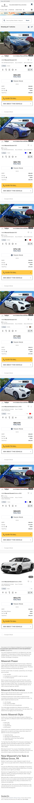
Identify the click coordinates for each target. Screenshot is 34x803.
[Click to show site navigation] (31, 10)
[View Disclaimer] (16, 69)
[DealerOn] (5, 796)
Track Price (18, 81)
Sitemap (15, 797)
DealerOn (11, 797)
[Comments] (29, 70)
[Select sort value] (31, 26)
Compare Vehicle (8, 112)
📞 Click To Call (9, 98)
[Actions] (31, 60)
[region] (17, 90)
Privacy (19, 797)
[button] (32, 44)
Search (27, 20)
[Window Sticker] (31, 70)
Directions (18, 9)
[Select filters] (29, 27)
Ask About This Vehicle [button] (12, 104)
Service (12, 9)
